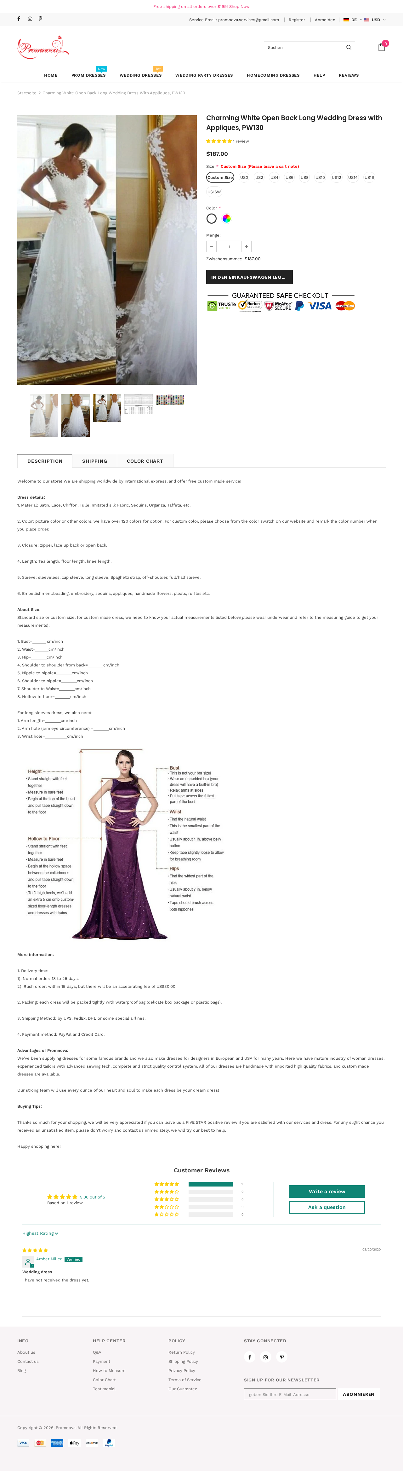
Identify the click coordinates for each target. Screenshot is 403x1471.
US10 (320, 177)
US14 (353, 177)
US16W (214, 192)
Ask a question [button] (327, 1207)
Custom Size (220, 177)
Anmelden (325, 19)
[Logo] (43, 47)
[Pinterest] (43, 19)
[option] (107, 250)
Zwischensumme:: (224, 258)
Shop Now (239, 6)
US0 (244, 177)
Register (297, 19)
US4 (274, 177)
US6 (289, 177)
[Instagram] (32, 19)
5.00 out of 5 (92, 1197)
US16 (369, 177)
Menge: (213, 235)
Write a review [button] (327, 1191)
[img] (35, 1250)
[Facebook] (21, 19)
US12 (336, 177)
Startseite (27, 93)
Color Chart (145, 461)
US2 (259, 177)
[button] (219, 141)
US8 (305, 177)
